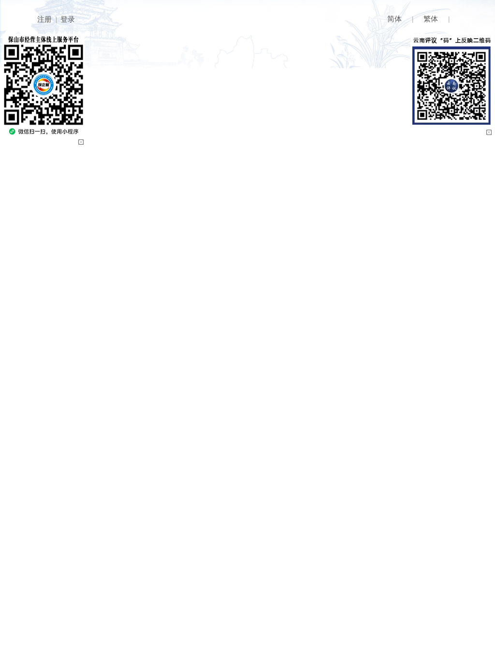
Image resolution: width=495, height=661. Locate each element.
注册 (44, 19)
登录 (67, 19)
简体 (394, 19)
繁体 (430, 19)
